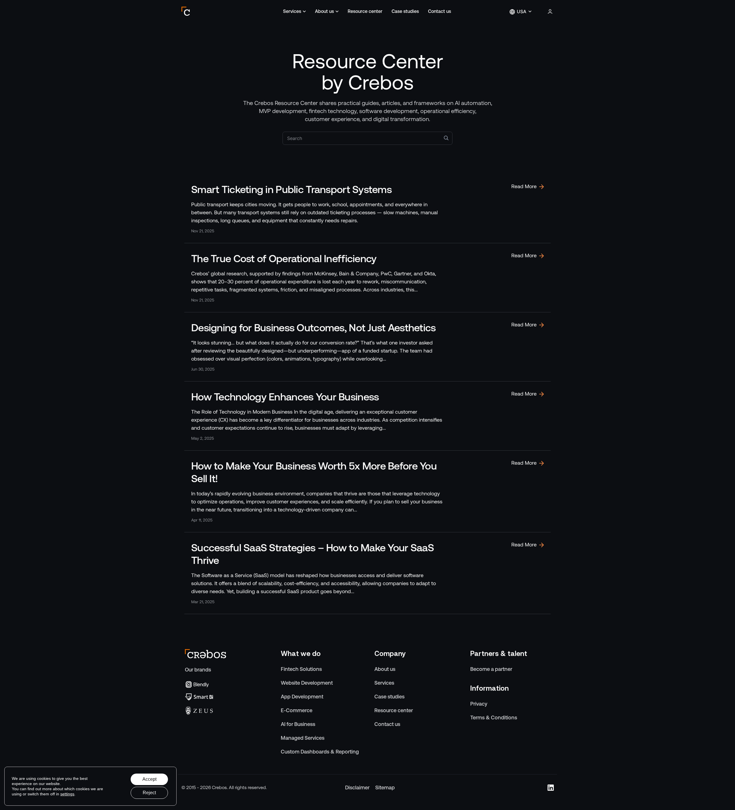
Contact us (439, 11)
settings (67, 794)
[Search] (446, 138)
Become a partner (491, 669)
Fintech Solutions (301, 669)
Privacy (478, 704)
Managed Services (302, 738)
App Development (302, 697)
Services (292, 11)
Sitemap (385, 787)
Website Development (307, 683)
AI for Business (298, 724)
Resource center (365, 11)
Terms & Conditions (493, 717)
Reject (149, 792)
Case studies (405, 11)
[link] (367, 208)
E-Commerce (296, 710)
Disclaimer (357, 787)
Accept (149, 779)
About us (324, 11)
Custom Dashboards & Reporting (320, 752)
